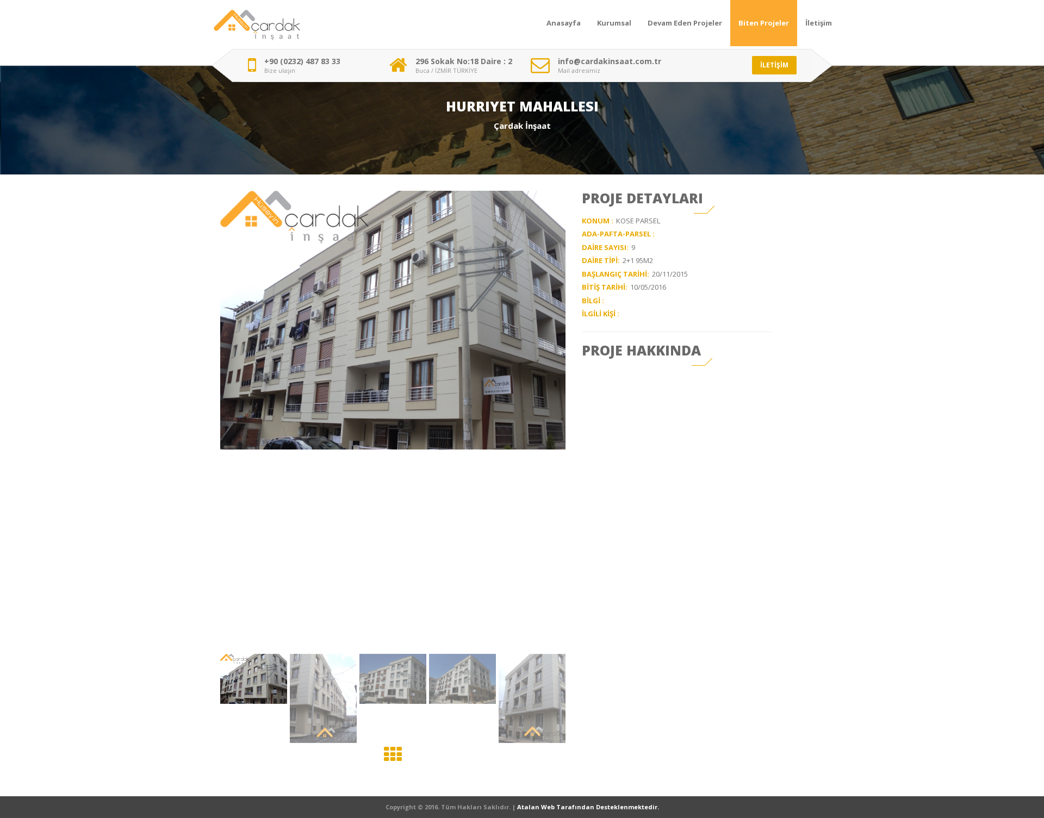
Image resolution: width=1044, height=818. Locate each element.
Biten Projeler (763, 23)
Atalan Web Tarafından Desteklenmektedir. (588, 807)
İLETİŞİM (774, 65)
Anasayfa (563, 23)
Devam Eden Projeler (685, 23)
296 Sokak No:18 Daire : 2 (463, 61)
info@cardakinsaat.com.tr (609, 61)
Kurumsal (614, 23)
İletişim (818, 23)
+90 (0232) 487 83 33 (302, 61)
